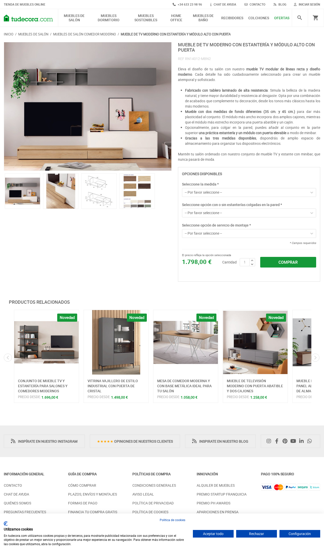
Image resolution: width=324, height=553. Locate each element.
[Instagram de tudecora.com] (270, 441)
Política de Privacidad (153, 503)
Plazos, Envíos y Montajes (92, 494)
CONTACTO (257, 4)
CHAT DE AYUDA (224, 4)
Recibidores (232, 18)
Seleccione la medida (200, 184)
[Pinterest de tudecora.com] (286, 441)
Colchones (258, 18)
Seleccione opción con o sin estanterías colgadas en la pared (232, 204)
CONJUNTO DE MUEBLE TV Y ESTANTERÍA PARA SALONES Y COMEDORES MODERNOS (43, 385)
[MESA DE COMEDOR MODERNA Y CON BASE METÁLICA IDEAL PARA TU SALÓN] (185, 342)
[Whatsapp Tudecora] (311, 441)
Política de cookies (172, 520)
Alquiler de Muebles (216, 485)
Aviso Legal (143, 494)
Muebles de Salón (74, 18)
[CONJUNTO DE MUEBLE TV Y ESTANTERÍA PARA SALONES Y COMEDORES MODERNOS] (46, 342)
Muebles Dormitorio (108, 18)
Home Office (176, 18)
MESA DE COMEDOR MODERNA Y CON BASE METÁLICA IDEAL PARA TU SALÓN (184, 385)
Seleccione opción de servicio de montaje (216, 225)
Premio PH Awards (213, 503)
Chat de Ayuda (16, 494)
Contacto (13, 485)
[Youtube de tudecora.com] (294, 441)
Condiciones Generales (154, 485)
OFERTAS (281, 18)
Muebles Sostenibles (145, 18)
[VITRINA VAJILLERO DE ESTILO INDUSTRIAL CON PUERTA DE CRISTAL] (116, 342)
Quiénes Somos (17, 503)
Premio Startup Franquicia (222, 494)
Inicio (8, 34)
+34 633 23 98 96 (189, 4)
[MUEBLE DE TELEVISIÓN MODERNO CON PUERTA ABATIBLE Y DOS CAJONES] (255, 342)
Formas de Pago (82, 503)
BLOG (282, 4)
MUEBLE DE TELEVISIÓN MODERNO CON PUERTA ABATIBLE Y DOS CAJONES (255, 385)
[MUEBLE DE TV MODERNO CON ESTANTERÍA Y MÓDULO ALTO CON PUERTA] (87, 106)
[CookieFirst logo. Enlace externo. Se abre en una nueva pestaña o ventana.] (6, 523)
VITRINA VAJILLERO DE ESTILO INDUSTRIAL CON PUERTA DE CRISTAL (113, 385)
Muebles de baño (203, 18)
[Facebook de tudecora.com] (278, 441)
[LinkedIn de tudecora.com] (303, 441)
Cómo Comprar (82, 485)
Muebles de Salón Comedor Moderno (84, 34)
